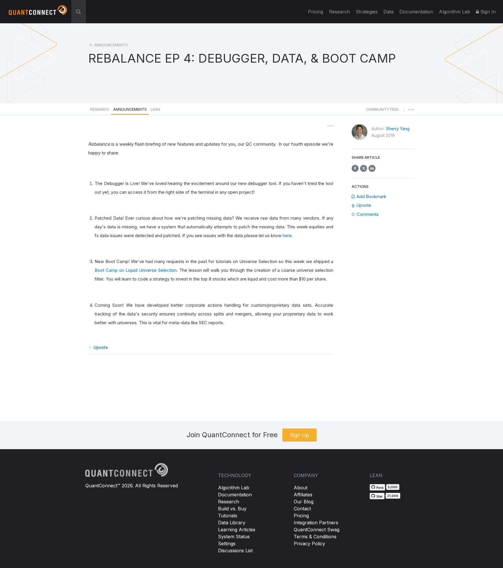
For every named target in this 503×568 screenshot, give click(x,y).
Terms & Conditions (315, 536)
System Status (234, 536)
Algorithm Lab (233, 488)
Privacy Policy (309, 543)
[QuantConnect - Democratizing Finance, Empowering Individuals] (38, 12)
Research (339, 12)
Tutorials (227, 515)
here (287, 235)
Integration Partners (316, 522)
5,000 (393, 487)
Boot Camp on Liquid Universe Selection (135, 270)
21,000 (392, 496)
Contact (302, 508)
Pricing (315, 12)
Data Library (231, 522)
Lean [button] (155, 109)
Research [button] (99, 109)
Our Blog (304, 502)
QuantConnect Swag (316, 529)
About (300, 488)
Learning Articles (236, 529)
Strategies (367, 12)
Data (388, 12)
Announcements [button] (130, 109)
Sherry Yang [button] (398, 128)
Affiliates (303, 495)
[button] (382, 111)
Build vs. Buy (232, 508)
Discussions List (235, 550)
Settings (226, 543)
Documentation (235, 495)
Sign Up (299, 435)
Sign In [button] (487, 12)
